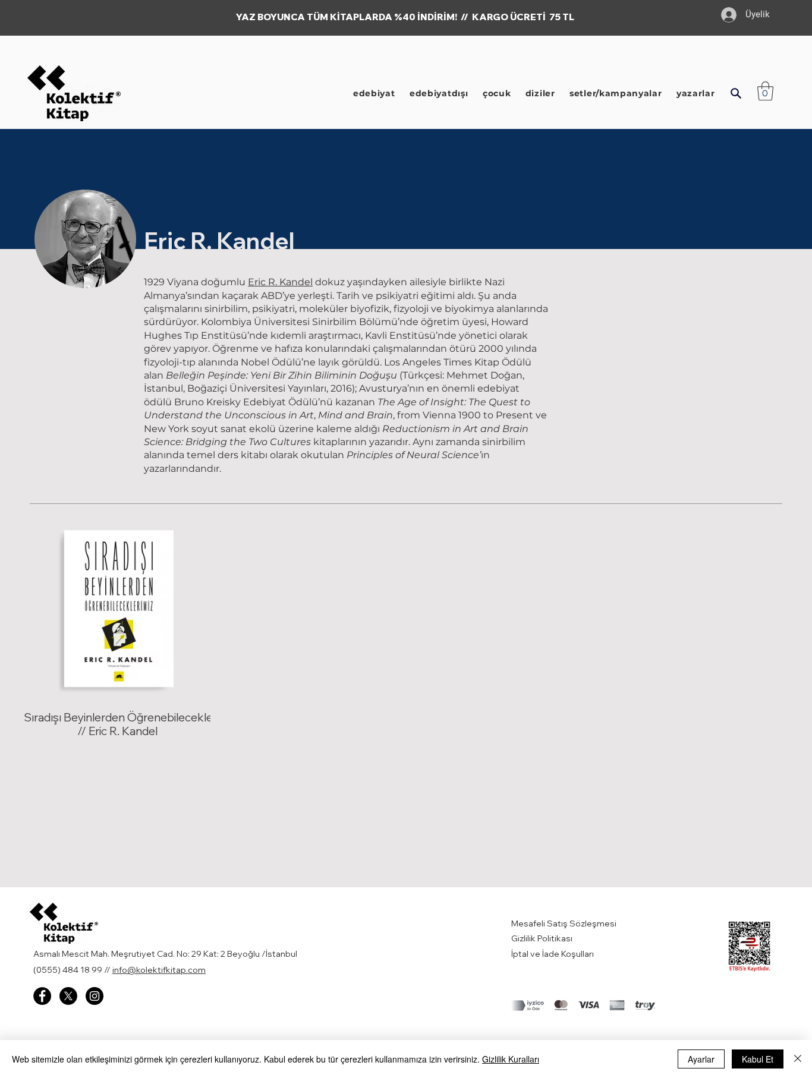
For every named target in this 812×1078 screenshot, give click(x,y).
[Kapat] (798, 1058)
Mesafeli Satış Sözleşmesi (564, 923)
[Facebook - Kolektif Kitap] (42, 996)
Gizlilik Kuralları (510, 1059)
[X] (68, 996)
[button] (735, 93)
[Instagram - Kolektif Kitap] (94, 996)
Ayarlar (701, 1059)
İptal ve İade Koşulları (552, 953)
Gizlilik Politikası (541, 938)
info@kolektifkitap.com (159, 969)
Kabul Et (757, 1059)
